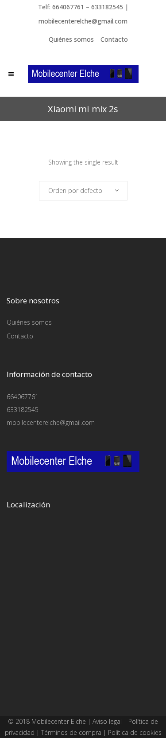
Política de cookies (135, 732)
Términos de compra (71, 732)
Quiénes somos (71, 39)
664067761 (23, 397)
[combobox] (83, 190)
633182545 (23, 409)
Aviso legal (107, 721)
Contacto (114, 39)
